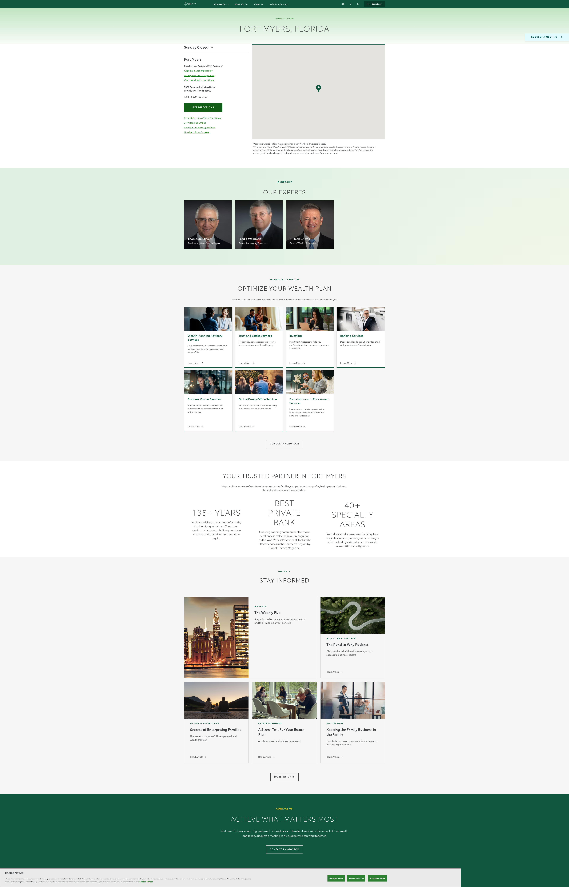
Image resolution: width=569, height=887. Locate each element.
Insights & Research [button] (279, 4)
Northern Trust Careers (196, 132)
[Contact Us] (350, 4)
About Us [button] (258, 4)
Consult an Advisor (284, 444)
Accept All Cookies (377, 878)
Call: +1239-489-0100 (195, 96)
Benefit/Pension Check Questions (202, 118)
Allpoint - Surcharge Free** (198, 70)
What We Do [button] (241, 4)
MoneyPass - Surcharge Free (199, 75)
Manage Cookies (336, 878)
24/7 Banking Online (195, 122)
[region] (230, 877)
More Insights (284, 777)
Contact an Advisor (284, 849)
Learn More (194, 363)
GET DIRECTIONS (203, 107)
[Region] (343, 4)
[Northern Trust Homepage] (190, 4)
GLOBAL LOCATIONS (284, 19)
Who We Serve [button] (221, 4)
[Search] (358, 4)
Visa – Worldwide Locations (199, 80)
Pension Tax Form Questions (199, 127)
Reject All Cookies (356, 878)
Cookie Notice (146, 882)
